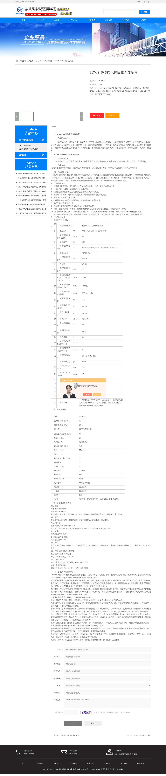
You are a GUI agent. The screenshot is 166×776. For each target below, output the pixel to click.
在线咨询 (148, 1)
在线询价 (96, 115)
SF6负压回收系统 (25, 145)
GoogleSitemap (96, 769)
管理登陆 (104, 769)
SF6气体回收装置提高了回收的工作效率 (32, 196)
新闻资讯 (57, 20)
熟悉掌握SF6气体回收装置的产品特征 (31, 178)
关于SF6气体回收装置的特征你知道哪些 (32, 187)
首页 (24, 20)
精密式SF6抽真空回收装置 (69, 735)
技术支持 (91, 20)
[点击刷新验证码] (86, 712)
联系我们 (142, 20)
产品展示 (74, 20)
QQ (144, 1)
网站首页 (23, 61)
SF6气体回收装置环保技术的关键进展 (31, 174)
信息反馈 (108, 20)
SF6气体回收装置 (46, 61)
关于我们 (40, 20)
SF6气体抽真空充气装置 (142, 735)
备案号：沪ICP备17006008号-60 (79, 769)
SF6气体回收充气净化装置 (28, 149)
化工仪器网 (119, 769)
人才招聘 (125, 20)
